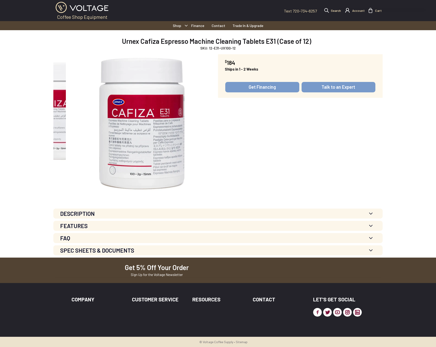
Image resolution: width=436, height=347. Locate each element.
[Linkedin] (357, 312)
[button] (370, 10)
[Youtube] (337, 312)
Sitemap (242, 342)
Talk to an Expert (338, 87)
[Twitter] (327, 312)
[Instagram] (347, 312)
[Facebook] (317, 312)
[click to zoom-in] (142, 123)
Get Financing (262, 87)
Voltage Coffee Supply (218, 342)
